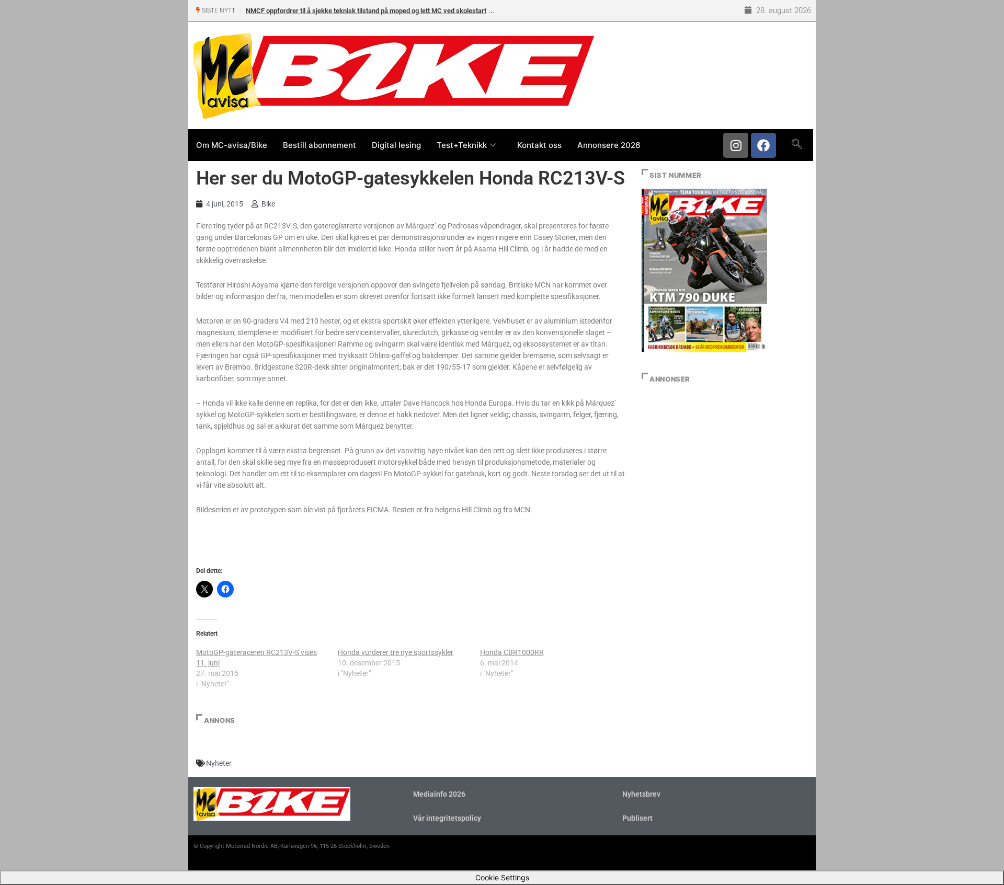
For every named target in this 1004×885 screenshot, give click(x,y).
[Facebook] (763, 145)
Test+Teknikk (462, 145)
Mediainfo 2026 (439, 794)
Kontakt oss (539, 145)
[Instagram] (735, 145)
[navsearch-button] (797, 145)
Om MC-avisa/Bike (231, 145)
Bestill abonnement (319, 145)
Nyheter (219, 763)
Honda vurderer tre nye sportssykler (395, 652)
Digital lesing (396, 145)
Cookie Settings (502, 877)
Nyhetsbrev (641, 794)
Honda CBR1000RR (512, 652)
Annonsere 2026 (609, 145)
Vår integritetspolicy (447, 818)
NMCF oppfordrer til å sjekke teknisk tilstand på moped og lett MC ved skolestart (366, 11)
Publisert (637, 818)
